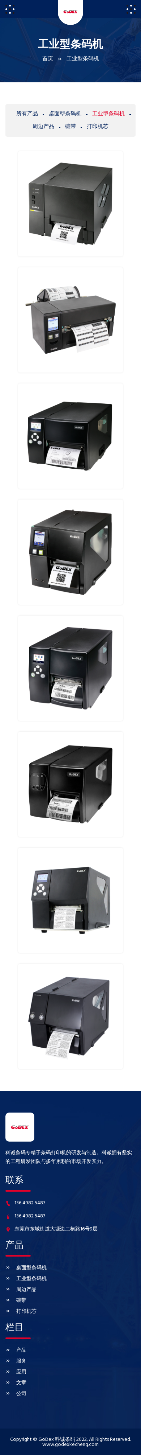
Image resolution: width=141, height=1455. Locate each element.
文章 (21, 1383)
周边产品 (26, 1290)
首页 (47, 59)
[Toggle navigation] (9, 9)
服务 (21, 1361)
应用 (21, 1372)
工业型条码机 (31, 1279)
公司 (21, 1394)
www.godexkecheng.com (70, 1444)
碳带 (21, 1300)
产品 (21, 1350)
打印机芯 (26, 1311)
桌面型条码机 (31, 1268)
